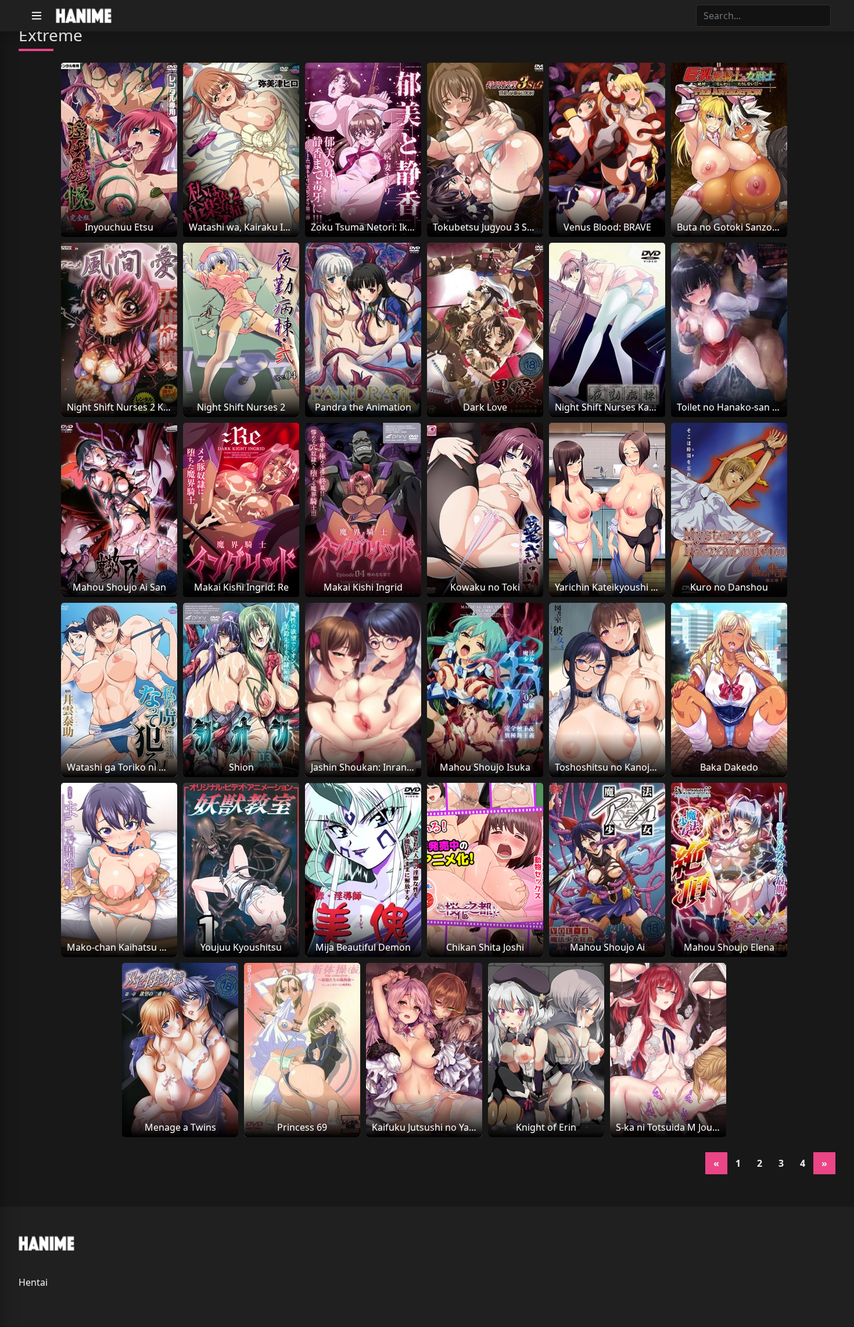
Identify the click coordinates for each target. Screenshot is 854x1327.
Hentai (33, 1282)
